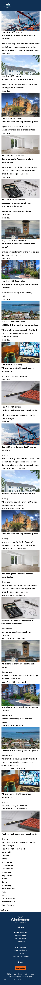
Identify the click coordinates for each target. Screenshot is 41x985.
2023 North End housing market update (19, 325)
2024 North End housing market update (19, 121)
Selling (4, 895)
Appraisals (20, 941)
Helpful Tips (6, 875)
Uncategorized (8, 902)
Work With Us (20, 932)
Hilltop (4, 878)
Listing (4, 882)
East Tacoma (7, 868)
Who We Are (20, 947)
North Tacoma (8, 888)
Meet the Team (20, 950)
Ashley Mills (6, 852)
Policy (4, 892)
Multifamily (6, 885)
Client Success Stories (20, 956)
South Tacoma (8, 898)
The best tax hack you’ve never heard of (19, 410)
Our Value (20, 953)
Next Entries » (6, 910)
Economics (20, 199)
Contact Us (20, 968)
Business (20, 155)
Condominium (7, 865)
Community (6, 862)
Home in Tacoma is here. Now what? (18, 79)
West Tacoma (7, 905)
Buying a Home (20, 935)
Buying (19, 32)
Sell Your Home (20, 938)
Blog (20, 962)
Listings (20, 927)
